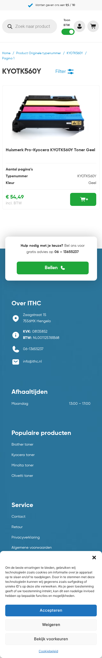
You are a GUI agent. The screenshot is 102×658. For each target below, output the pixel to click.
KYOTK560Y (75, 53)
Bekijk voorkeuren (51, 638)
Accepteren (51, 610)
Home (6, 53)
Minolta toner (22, 465)
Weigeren (51, 624)
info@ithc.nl (32, 361)
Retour (17, 527)
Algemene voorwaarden (32, 547)
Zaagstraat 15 (34, 315)
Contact (18, 516)
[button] (94, 557)
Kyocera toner (23, 455)
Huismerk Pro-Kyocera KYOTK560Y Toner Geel (50, 150)
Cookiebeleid (48, 651)
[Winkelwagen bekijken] (93, 26)
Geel (92, 183)
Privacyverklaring (26, 537)
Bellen (51, 267)
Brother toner (22, 444)
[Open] (70, 71)
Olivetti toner (22, 476)
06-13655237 (33, 349)
